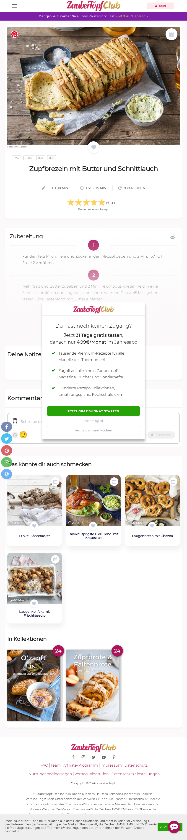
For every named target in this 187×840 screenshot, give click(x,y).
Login (161, 6)
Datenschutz (136, 765)
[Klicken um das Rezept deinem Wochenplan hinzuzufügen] (55, 481)
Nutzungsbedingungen (50, 774)
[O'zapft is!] (34, 685)
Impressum (111, 765)
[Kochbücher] (93, 147)
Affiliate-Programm (80, 765)
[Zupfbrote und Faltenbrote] (93, 685)
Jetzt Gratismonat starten (93, 411)
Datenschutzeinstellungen (135, 774)
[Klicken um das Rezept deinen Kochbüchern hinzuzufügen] (34, 526)
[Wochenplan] (171, 35)
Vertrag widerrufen (92, 774)
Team (56, 765)
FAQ (44, 765)
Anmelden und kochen (93, 430)
